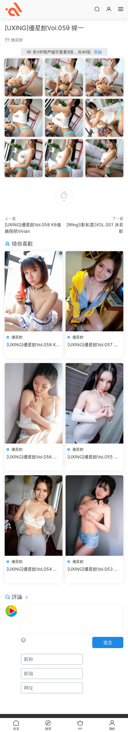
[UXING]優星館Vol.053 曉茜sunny (92, 569)
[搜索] (97, 9)
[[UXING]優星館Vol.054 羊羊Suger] (33, 515)
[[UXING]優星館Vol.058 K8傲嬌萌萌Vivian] (33, 291)
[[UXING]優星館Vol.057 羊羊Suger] (94, 291)
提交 (107, 642)
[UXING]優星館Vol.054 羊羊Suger (32, 569)
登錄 (98, 52)
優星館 (17, 39)
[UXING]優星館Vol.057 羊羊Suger (92, 345)
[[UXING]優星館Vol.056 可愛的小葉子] (33, 403)
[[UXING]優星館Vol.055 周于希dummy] (94, 403)
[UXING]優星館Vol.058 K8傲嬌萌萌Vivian (33, 345)
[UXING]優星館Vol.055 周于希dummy (92, 457)
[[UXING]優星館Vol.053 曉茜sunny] (94, 515)
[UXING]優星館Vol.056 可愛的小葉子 (32, 457)
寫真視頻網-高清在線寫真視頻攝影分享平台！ (14, 9)
